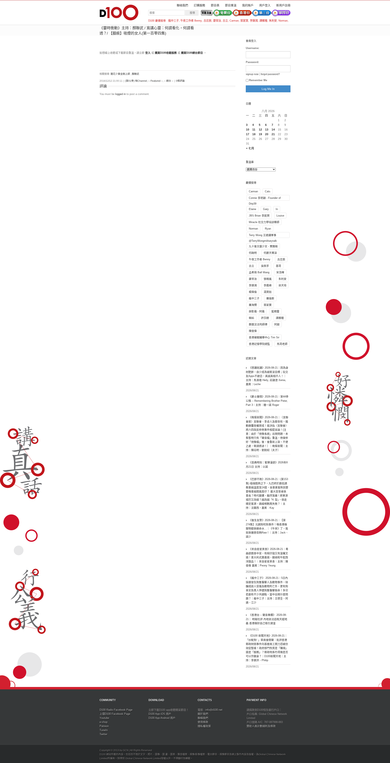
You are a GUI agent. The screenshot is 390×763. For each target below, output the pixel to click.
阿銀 (277, 324)
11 (253, 129)
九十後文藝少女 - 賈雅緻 (263, 246)
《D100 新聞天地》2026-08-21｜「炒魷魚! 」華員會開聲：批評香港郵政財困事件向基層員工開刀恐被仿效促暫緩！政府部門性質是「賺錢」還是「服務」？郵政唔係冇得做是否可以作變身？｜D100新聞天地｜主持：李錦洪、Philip (267, 648)
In (277, 209)
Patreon (104, 726)
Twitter (103, 734)
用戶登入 (265, 5)
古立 (225, 20)
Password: (252, 62)
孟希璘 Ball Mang (259, 272)
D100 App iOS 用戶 (159, 713)
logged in (120, 94)
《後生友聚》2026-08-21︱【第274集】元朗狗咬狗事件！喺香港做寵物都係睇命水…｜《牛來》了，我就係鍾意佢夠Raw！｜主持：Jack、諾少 (267, 528)
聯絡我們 (182, 5)
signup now (252, 74)
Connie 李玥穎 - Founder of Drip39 (265, 198)
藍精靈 (275, 311)
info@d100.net (213, 709)
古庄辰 (207, 20)
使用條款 (203, 722)
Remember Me (258, 80)
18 (254, 134)
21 (273, 134)
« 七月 (250, 148)
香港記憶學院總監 (259, 343)
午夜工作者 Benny (191, 20)
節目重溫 (230, 5)
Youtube (104, 717)
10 (247, 129)
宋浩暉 (280, 272)
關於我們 (203, 713)
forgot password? (270, 74)
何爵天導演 (270, 252)
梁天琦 (282, 285)
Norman (283, 20)
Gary (266, 209)
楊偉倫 (253, 291)
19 (260, 134)
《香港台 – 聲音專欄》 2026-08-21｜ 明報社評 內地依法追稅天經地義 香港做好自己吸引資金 (266, 619)
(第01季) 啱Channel (136, 80)
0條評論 (180, 80)
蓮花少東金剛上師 (120, 74)
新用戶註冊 (283, 5)
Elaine (252, 209)
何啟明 (253, 252)
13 (266, 129)
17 (247, 134)
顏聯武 (135, 74)
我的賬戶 (248, 5)
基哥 (278, 265)
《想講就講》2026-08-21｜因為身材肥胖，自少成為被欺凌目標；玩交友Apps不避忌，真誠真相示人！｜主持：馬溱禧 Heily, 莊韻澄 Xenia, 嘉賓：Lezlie (267, 376)
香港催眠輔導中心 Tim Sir (264, 337)
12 (260, 129)
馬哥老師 (282, 343)
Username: (252, 48)
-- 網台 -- (168, 80)
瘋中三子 (173, 20)
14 (273, 129)
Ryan (268, 228)
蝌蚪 (251, 317)
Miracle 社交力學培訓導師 (264, 222)
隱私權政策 (204, 726)
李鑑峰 (268, 285)
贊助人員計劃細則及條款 (261, 726)
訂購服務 (199, 5)
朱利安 (273, 20)
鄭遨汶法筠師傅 (258, 324)
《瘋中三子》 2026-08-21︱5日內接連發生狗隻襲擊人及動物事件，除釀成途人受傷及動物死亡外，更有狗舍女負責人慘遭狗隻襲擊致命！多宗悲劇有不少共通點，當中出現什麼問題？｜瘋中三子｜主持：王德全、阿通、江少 (267, 590)
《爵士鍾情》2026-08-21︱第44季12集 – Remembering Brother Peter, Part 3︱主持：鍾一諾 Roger (267, 400)
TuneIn (104, 730)
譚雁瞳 (263, 20)
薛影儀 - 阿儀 (256, 311)
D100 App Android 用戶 (162, 717)
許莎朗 (265, 317)
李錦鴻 (254, 20)
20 (266, 134)
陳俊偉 (253, 330)
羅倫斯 (270, 298)
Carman (234, 20)
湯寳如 (268, 291)
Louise (280, 215)
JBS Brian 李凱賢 (259, 215)
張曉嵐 (268, 278)
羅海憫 (253, 304)
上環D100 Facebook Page (115, 713)
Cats (267, 191)
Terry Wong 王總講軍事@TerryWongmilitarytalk (263, 236)
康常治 (217, 20)
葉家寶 (244, 20)
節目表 (215, 5)
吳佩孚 (265, 265)
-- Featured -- (155, 80)
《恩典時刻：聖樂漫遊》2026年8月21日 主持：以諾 (267, 464)
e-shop (103, 722)
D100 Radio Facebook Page (116, 709)
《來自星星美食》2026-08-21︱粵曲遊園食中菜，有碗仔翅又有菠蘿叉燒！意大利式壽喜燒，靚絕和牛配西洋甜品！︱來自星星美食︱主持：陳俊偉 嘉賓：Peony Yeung (267, 557)
